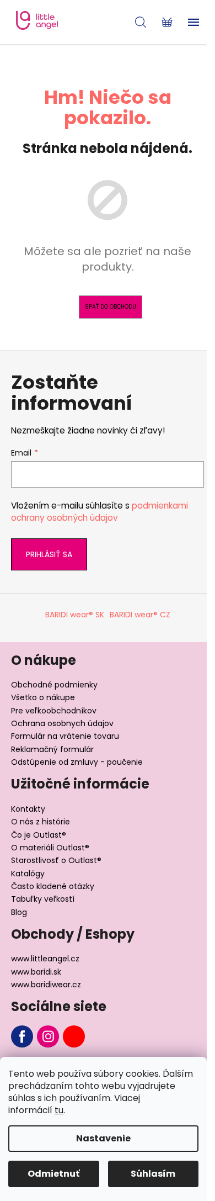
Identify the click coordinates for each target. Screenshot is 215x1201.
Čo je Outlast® (38, 834)
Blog (19, 912)
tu (59, 1110)
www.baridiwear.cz (46, 984)
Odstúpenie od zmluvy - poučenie (77, 762)
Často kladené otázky (52, 886)
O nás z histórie (40, 821)
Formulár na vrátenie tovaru (65, 736)
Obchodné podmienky (54, 684)
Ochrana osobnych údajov (62, 723)
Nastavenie (103, 1138)
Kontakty (28, 808)
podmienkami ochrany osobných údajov (99, 511)
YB (74, 1036)
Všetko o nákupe (43, 697)
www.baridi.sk (36, 971)
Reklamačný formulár (52, 749)
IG (48, 1036)
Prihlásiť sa (49, 554)
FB (22, 1036)
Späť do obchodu (110, 307)
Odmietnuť (53, 1173)
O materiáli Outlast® (50, 847)
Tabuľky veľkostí (42, 898)
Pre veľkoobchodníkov (53, 710)
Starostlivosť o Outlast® (56, 860)
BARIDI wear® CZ (140, 614)
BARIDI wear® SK (74, 614)
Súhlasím (153, 1173)
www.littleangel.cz (45, 958)
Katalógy (28, 873)
